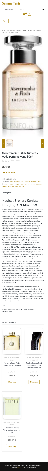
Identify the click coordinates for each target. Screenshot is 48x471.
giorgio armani (22, 184)
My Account (5, 21)
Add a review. (16, 161)
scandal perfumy (18, 186)
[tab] (7, 193)
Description (7, 193)
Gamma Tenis (11, 3)
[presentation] (3, 143)
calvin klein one (10, 184)
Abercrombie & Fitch (17, 181)
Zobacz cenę (10, 172)
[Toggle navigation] (44, 21)
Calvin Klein (6, 422)
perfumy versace (7, 186)
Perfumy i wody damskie (14, 30)
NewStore (20, 467)
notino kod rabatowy (35, 184)
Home (3, 30)
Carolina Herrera (31, 358)
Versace (12, 360)
